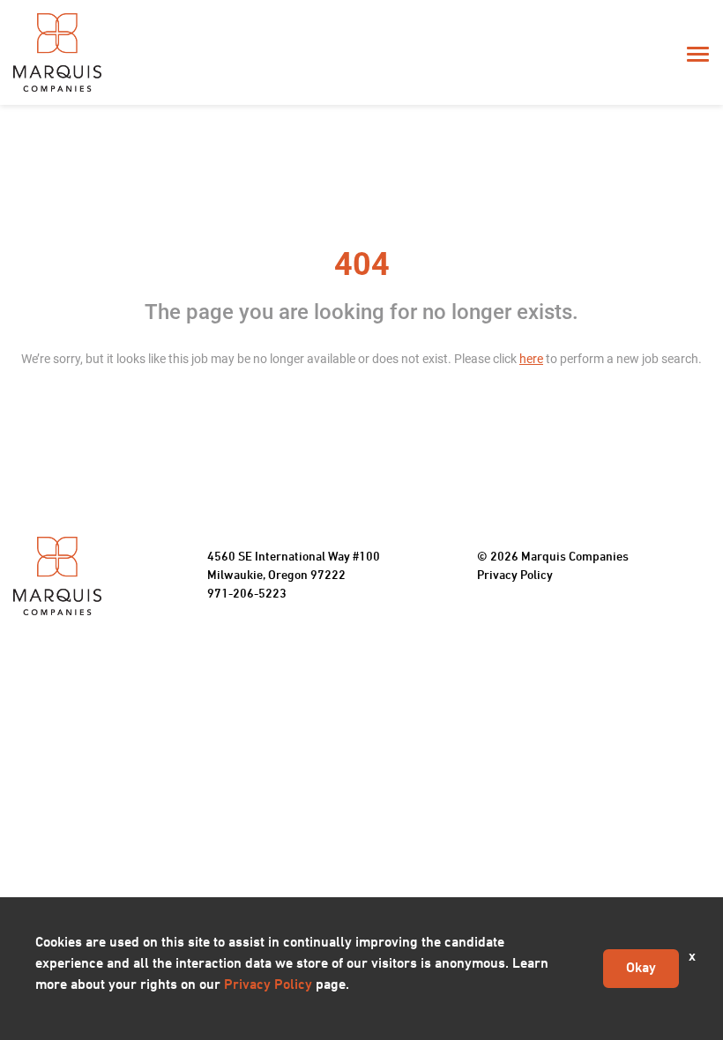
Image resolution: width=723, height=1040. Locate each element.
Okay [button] (641, 968)
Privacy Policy (515, 575)
